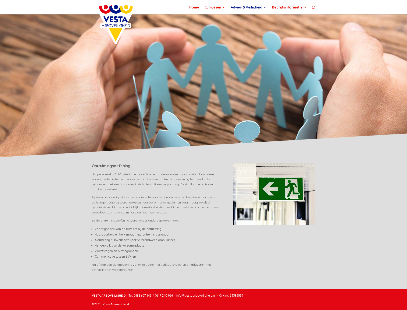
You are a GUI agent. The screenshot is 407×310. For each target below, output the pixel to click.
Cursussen (213, 7)
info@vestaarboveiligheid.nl (195, 295)
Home (194, 7)
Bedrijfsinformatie (287, 7)
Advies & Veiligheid (246, 7)
